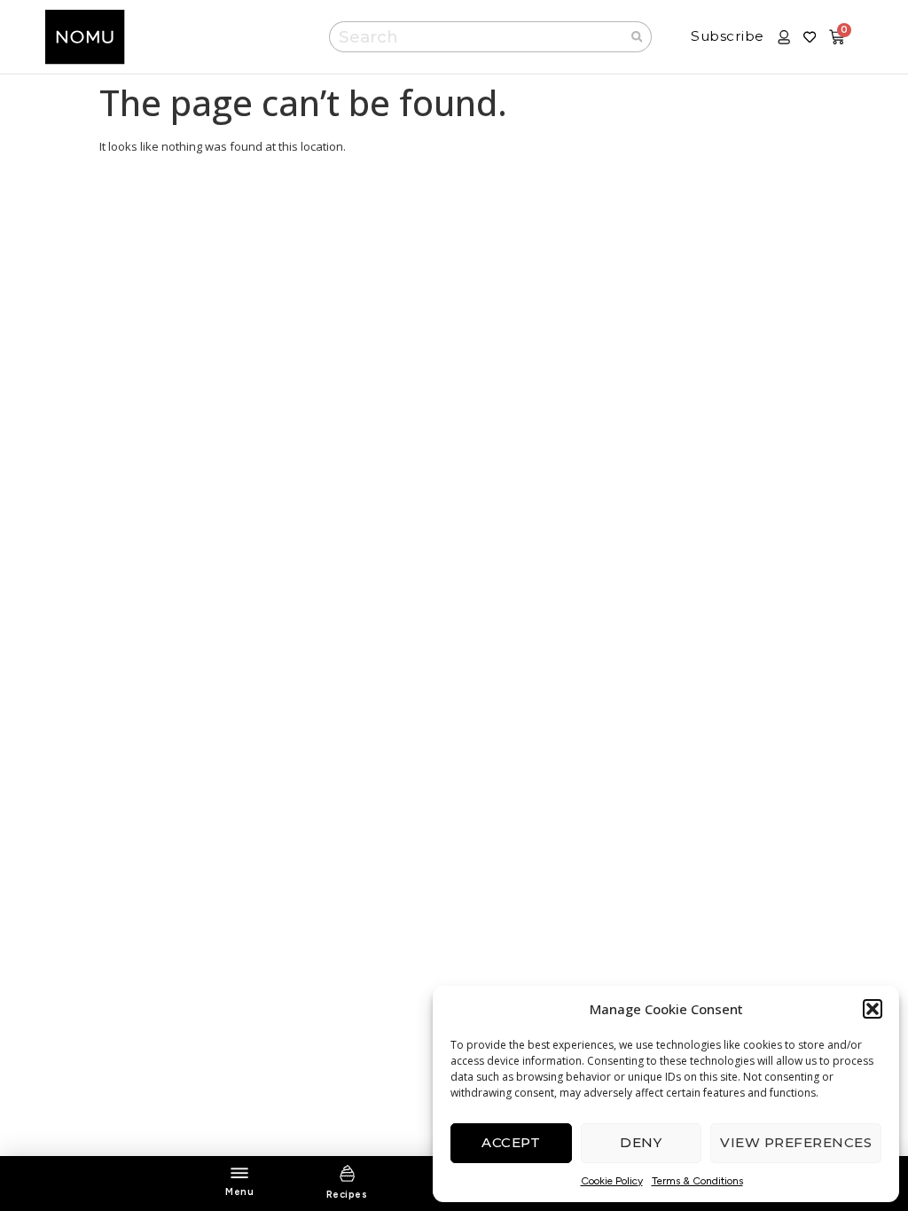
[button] (872, 1009)
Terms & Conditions (697, 1181)
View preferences (796, 1142)
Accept (510, 1142)
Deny (640, 1142)
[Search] (637, 36)
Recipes (347, 1194)
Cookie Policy (612, 1181)
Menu (239, 1192)
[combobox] (475, 36)
